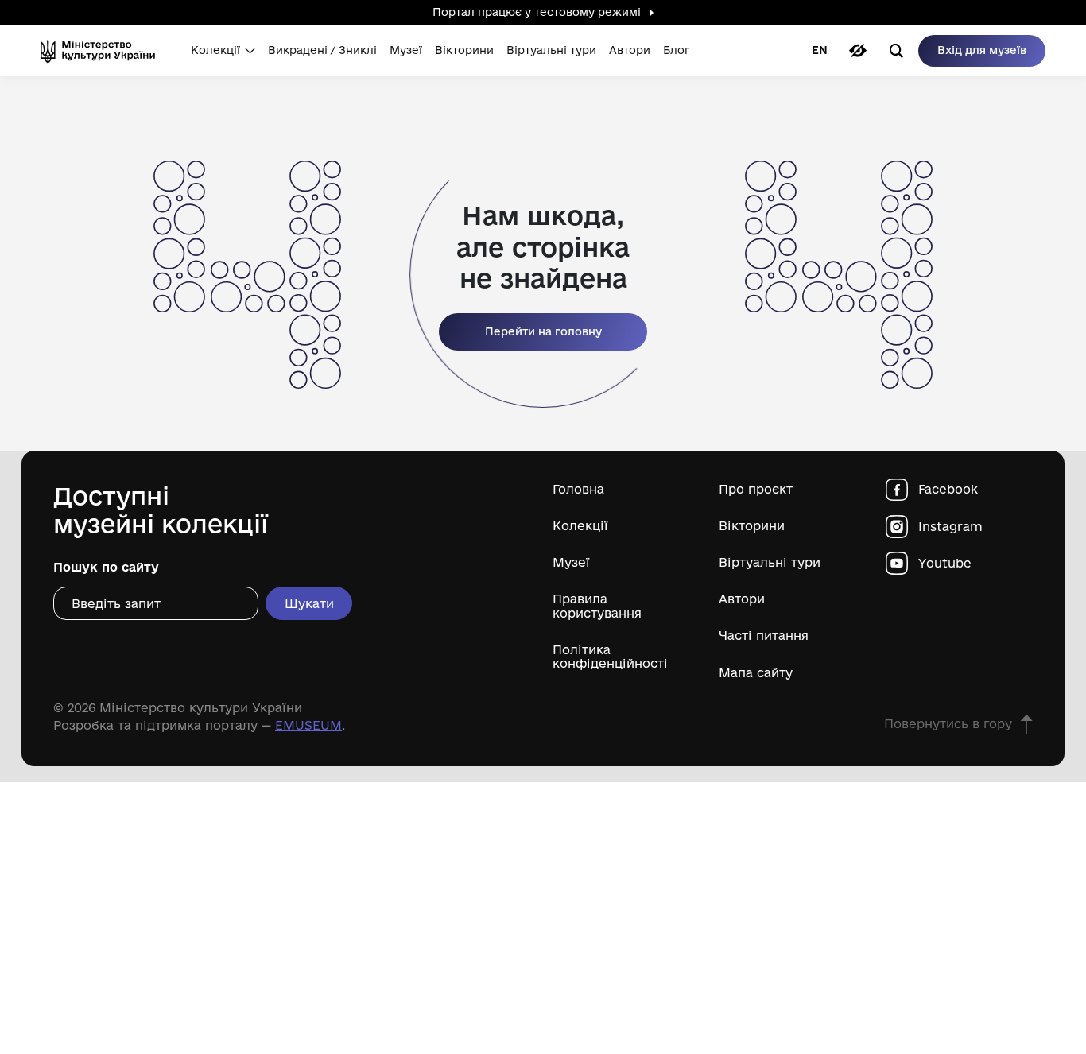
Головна (578, 489)
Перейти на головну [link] (543, 331)
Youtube (945, 563)
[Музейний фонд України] (103, 51)
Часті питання (764, 635)
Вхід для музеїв (981, 50)
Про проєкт (756, 489)
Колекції (580, 526)
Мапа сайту (756, 673)
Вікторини (752, 526)
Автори (742, 599)
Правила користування (597, 605)
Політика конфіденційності (610, 656)
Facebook (948, 489)
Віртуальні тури (769, 562)
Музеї (571, 562)
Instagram (950, 526)
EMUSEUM (308, 725)
